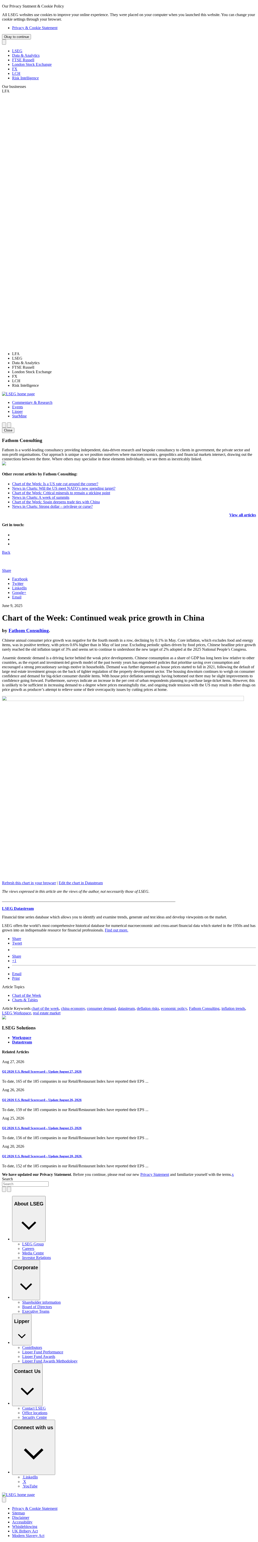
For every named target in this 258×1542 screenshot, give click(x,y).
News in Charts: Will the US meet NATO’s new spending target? (63, 488)
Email (16, 597)
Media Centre (33, 1253)
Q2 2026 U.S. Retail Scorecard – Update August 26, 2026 (42, 1100)
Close (8, 430)
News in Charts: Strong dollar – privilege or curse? (52, 506)
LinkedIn (19, 588)
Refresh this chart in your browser (29, 883)
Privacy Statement (154, 1174)
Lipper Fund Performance (42, 1352)
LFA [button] (6, 91)
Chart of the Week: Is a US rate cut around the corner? (55, 484)
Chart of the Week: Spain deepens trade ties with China (56, 502)
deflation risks (148, 1008)
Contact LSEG (34, 1408)
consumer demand (101, 1008)
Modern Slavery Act (28, 1535)
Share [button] (6, 570)
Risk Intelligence (25, 78)
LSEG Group (33, 1244)
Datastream (22, 1042)
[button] (32, 402)
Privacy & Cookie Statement (34, 28)
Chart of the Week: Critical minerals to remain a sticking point (61, 493)
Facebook (20, 579)
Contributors (32, 1347)
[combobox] (25, 1184)
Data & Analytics (26, 55)
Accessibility (22, 1522)
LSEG (17, 51)
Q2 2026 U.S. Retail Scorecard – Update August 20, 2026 (42, 1156)
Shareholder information (41, 1302)
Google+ (19, 592)
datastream (126, 1008)
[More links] (4, 1499)
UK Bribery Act (25, 1531)
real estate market (46, 1013)
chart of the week (45, 1008)
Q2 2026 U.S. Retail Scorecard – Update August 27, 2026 (42, 1071)
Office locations (34, 1413)
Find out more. (116, 930)
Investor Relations (36, 1257)
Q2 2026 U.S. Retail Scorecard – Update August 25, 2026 (42, 1128)
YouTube (30, 1486)
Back (6, 552)
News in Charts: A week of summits (40, 497)
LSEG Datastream (18, 908)
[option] (134, 354)
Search (7, 1179)
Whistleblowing (24, 1526)
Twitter (17, 583)
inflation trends (233, 1008)
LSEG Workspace (16, 1013)
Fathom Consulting (29, 630)
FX (14, 69)
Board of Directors (37, 1307)
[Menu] (9, 425)
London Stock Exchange (32, 64)
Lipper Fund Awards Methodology (50, 1361)
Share (16, 939)
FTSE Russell (23, 60)
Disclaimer (20, 1517)
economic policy (174, 1008)
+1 (14, 961)
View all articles (242, 515)
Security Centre (34, 1417)
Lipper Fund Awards (38, 1356)
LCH (16, 73)
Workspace (21, 1037)
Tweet (17, 943)
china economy (73, 1008)
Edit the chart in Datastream (81, 883)
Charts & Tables (25, 1000)
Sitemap (18, 1513)
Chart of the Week (26, 995)
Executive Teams (35, 1311)
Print (16, 978)
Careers (28, 1248)
